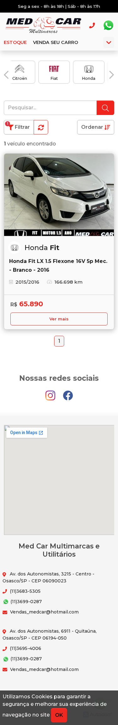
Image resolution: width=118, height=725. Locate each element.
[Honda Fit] (59, 195)
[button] (6, 75)
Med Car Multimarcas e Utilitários (43, 25)
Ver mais (59, 319)
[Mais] (108, 42)
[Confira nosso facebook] (68, 392)
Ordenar (92, 127)
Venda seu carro (55, 42)
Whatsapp (108, 25)
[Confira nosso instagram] (51, 392)
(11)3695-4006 (24, 648)
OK (59, 715)
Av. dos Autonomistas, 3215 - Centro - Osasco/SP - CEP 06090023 (48, 577)
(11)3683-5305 (24, 591)
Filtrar (18, 126)
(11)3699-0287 (25, 601)
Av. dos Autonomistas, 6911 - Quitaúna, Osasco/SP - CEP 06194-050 (50, 634)
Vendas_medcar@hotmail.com (44, 612)
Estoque (15, 42)
